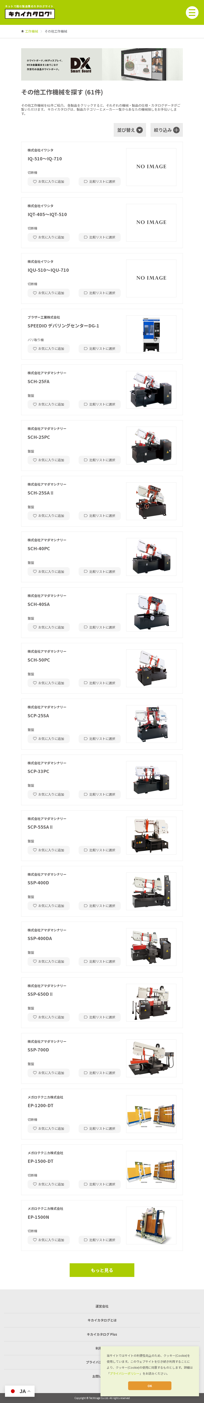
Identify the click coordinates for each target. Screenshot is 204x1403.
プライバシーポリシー (125, 1373)
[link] (31, 31)
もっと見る (102, 1270)
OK (150, 1386)
